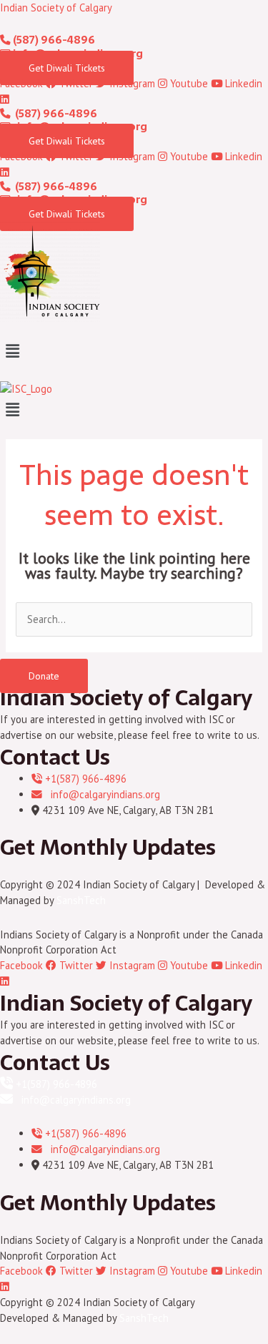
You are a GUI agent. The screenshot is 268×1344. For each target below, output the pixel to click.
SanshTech (81, 900)
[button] (134, 351)
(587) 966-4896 (53, 40)
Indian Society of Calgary (56, 7)
